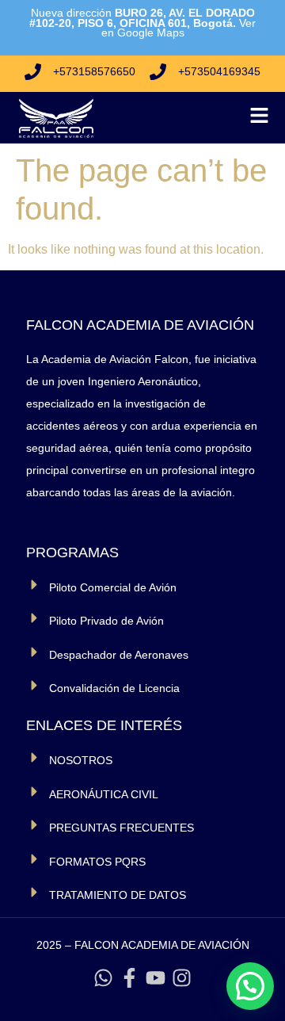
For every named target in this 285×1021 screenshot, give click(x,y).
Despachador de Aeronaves (118, 654)
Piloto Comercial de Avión (113, 587)
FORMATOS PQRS (97, 861)
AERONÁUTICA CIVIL (103, 794)
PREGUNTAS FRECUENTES (121, 827)
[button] (250, 986)
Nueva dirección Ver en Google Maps (142, 22)
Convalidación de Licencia (114, 688)
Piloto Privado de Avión (106, 620)
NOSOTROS (80, 760)
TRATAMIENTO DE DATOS (117, 895)
